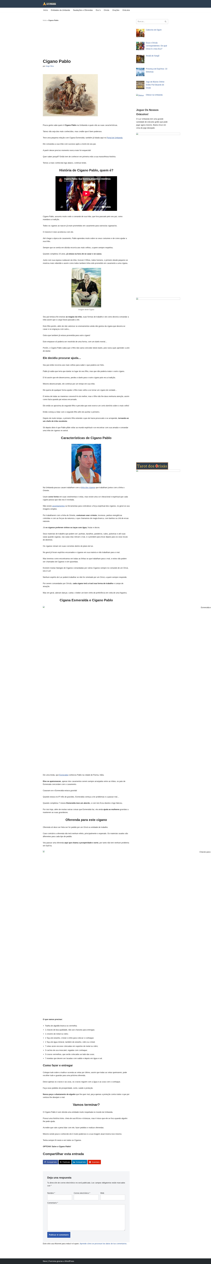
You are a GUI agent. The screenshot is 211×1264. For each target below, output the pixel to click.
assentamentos (58, 506)
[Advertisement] (86, 40)
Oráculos (126, 10)
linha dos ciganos (88, 487)
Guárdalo (96, 1162)
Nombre (51, 1193)
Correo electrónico (82, 1193)
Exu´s (98, 10)
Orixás (106, 10)
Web (102, 1193)
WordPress (69, 1261)
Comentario (52, 1203)
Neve (45, 1261)
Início (45, 10)
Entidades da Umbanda (60, 10)
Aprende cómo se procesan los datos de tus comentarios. (103, 1244)
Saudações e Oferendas (83, 10)
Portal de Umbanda (114, 138)
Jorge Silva (50, 66)
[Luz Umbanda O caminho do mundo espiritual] (49, 4)
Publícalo (66, 1162)
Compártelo (52, 1162)
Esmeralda (63, 775)
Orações (115, 10)
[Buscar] (165, 21)
